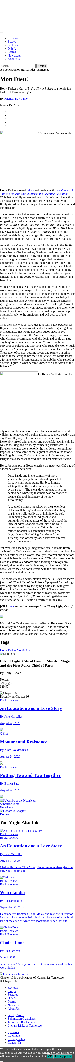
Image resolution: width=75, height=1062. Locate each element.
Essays (12, 41)
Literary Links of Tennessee (25, 1025)
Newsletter (14, 55)
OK (50, 1056)
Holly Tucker (8, 650)
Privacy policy (63, 1056)
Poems (12, 52)
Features (13, 45)
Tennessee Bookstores (21, 1022)
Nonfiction (23, 650)
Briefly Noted (16, 1015)
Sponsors (13, 1032)
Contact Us (14, 1042)
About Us (14, 59)
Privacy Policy (16, 1039)
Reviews (13, 38)
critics (30, 190)
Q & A (12, 48)
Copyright (14, 1035)
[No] (1, 1061)
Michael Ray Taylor (16, 98)
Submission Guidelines (22, 1018)
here (11, 606)
